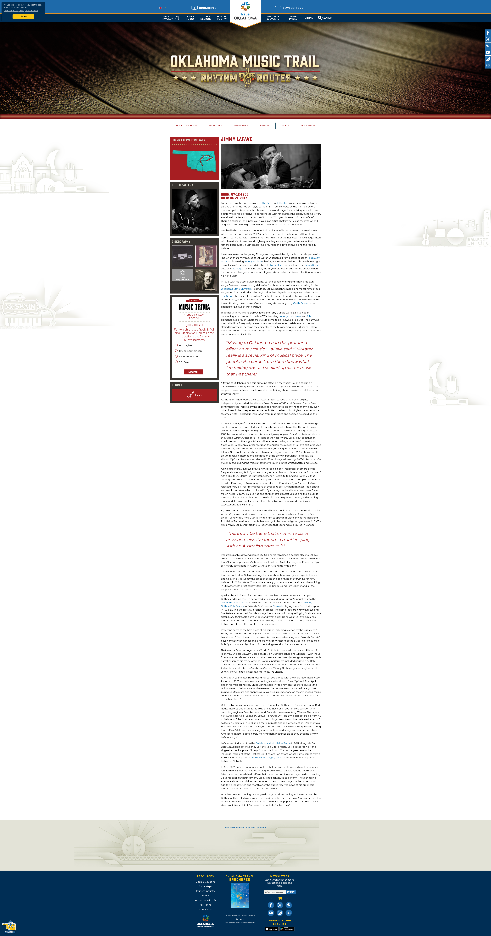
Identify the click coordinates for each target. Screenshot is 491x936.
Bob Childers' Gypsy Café (266, 757)
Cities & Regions (205, 17)
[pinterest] (488, 46)
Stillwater (281, 203)
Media (205, 895)
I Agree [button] (23, 16)
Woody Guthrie (253, 261)
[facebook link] (271, 905)
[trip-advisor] (488, 65)
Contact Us (205, 909)
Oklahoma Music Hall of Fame (273, 743)
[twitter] (488, 39)
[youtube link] (271, 913)
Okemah (277, 606)
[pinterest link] (289, 905)
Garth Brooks (300, 303)
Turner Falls (276, 265)
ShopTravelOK (166, 17)
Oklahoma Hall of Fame (234, 602)
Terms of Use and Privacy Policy (240, 915)
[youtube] (488, 52)
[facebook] (488, 32)
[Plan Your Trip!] (9, 927)
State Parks (293, 17)
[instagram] (488, 59)
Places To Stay (222, 17)
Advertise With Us (205, 900)
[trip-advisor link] (289, 913)
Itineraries (241, 125)
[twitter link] (280, 905)
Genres (264, 125)
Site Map (240, 919)
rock (291, 316)
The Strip (226, 296)
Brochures (308, 125)
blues (298, 316)
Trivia (285, 125)
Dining (309, 17)
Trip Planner (205, 904)
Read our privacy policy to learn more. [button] (21, 10)
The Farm (267, 203)
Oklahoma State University (236, 288)
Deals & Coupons (205, 881)
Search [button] (327, 17)
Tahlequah (239, 268)
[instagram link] (280, 913)
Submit (193, 371)
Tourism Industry (205, 891)
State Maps (205, 886)
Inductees (215, 125)
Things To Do (189, 17)
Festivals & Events (273, 17)
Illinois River (311, 265)
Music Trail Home (186, 125)
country (283, 316)
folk (309, 316)
